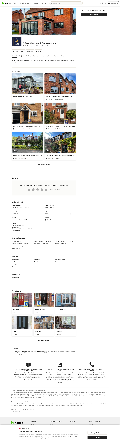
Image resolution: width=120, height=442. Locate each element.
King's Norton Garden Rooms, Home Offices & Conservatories (58, 396)
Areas (42, 56)
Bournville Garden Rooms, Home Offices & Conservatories (26, 396)
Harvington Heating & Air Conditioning (50, 405)
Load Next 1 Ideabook (44, 340)
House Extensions (15, 411)
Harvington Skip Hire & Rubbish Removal (71, 405)
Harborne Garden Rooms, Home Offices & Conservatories (58, 394)
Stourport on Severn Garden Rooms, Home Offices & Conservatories (58, 392)
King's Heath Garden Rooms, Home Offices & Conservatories (26, 394)
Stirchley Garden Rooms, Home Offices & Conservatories (88, 394)
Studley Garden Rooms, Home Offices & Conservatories (25, 392)
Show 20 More (15, 267)
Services (35, 56)
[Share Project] (41, 96)
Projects (21, 56)
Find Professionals (25, 3)
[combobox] (66, 3)
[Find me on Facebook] (45, 220)
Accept (97, 437)
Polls (26, 354)
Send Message (93, 14)
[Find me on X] (47, 220)
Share (31, 51)
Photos (15, 3)
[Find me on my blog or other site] (50, 220)
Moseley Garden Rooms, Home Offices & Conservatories (91, 392)
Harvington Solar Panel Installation (31, 405)
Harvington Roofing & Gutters (18, 404)
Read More (14, 64)
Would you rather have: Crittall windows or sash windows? (36, 351)
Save (39, 51)
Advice (44, 3)
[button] (44, 281)
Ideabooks (64, 56)
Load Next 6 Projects (44, 164)
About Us (14, 56)
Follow (73, 214)
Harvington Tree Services (33, 404)
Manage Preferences (97, 433)
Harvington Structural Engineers (49, 404)
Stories (36, 3)
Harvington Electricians (101, 404)
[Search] (51, 3)
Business (28, 56)
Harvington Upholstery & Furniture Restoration (70, 404)
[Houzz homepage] (6, 3)
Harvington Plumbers (16, 405)
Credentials (49, 56)
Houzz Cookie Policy (71, 436)
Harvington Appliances (88, 404)
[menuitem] (15, 3)
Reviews (56, 56)
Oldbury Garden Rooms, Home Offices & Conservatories (89, 396)
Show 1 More (15, 248)
